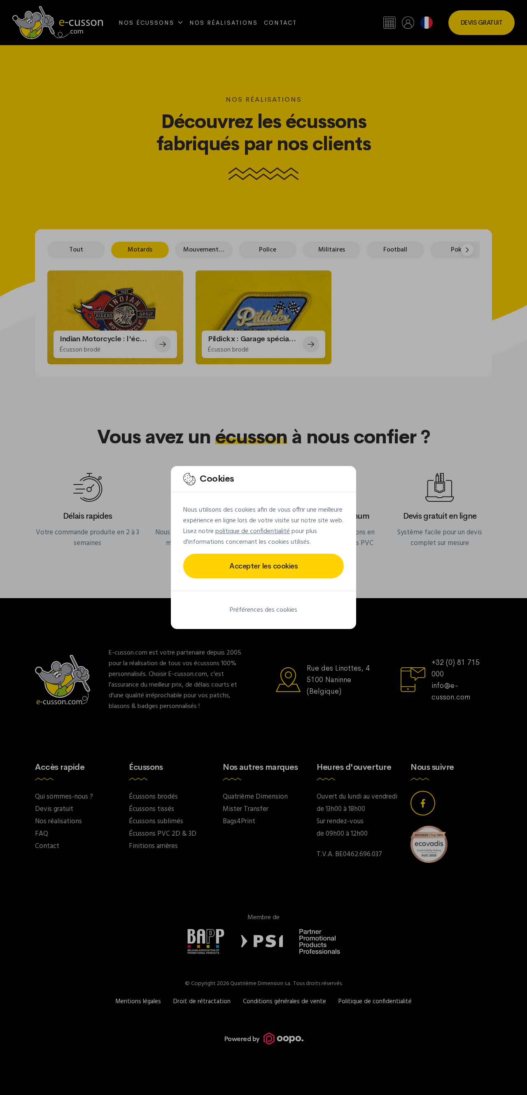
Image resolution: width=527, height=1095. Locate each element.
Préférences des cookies (263, 610)
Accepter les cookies (263, 566)
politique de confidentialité (252, 531)
